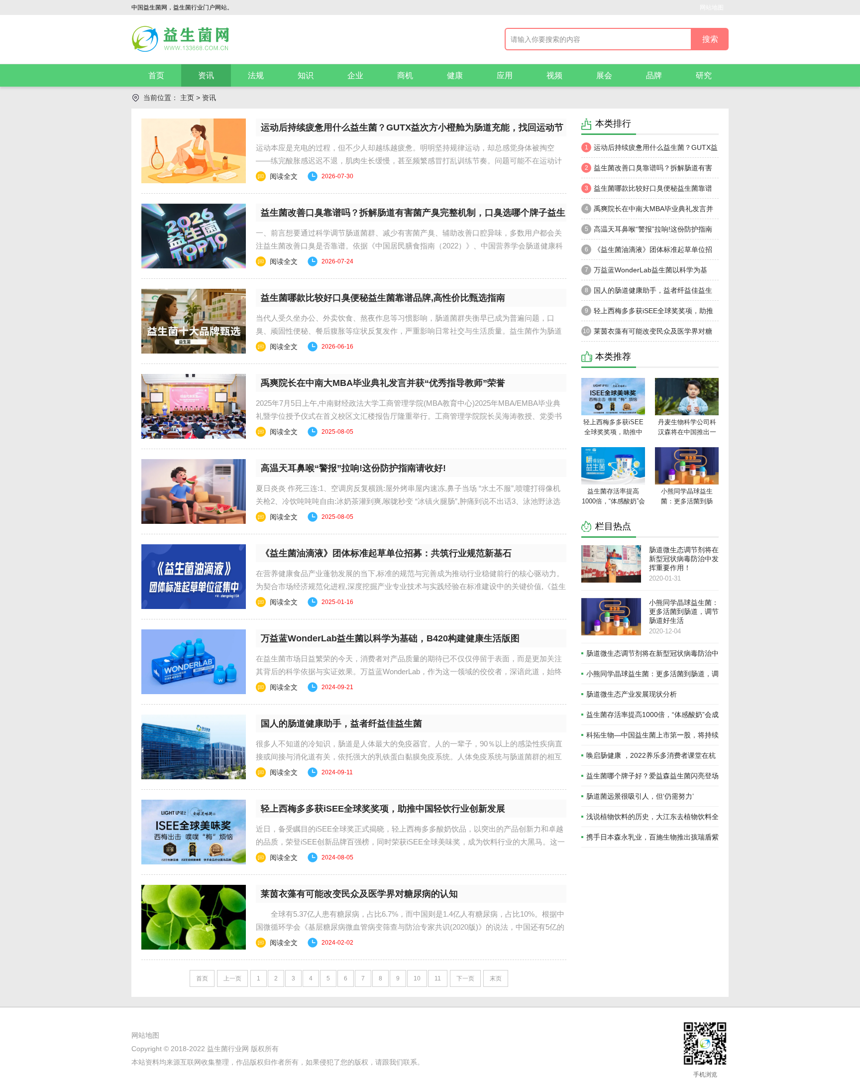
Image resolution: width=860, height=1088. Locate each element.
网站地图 (712, 7)
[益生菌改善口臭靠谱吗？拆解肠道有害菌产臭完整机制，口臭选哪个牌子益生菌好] (193, 236)
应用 (505, 75)
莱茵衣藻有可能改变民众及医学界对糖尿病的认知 (359, 894)
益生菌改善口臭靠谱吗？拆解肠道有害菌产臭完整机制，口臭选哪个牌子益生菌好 (647, 171)
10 (417, 978)
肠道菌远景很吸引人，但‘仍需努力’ (640, 796)
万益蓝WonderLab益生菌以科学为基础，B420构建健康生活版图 (390, 638)
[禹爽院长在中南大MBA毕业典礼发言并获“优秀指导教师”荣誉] (193, 406)
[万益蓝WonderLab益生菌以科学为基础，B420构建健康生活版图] (193, 661)
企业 (355, 75)
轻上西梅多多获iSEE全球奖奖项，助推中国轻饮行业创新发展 (383, 809)
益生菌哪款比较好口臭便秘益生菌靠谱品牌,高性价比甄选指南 (383, 298)
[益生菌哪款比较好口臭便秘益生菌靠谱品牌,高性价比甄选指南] (193, 321)
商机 (405, 75)
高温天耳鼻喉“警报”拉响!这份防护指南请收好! (353, 468)
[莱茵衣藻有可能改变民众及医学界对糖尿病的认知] (193, 917)
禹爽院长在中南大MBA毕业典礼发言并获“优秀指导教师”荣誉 (383, 383)
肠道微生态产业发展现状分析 (631, 694)
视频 (554, 75)
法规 (256, 75)
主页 (187, 98)
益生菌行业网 (228, 1049)
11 (437, 978)
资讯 (206, 75)
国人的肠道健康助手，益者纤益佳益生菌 (341, 723)
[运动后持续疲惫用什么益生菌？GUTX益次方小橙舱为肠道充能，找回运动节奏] (193, 151)
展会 (604, 75)
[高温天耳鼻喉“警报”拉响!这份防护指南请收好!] (193, 491)
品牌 (654, 75)
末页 (496, 978)
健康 (455, 75)
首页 (156, 75)
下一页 (465, 978)
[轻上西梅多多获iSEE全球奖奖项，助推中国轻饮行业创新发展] (193, 832)
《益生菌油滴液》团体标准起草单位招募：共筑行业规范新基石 (386, 553)
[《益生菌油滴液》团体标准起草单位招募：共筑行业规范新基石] (193, 576)
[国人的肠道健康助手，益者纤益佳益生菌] (193, 747)
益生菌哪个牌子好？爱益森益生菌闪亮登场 (652, 776)
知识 (306, 75)
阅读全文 (284, 176)
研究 (704, 75)
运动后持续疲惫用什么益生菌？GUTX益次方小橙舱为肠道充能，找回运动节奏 (649, 150)
